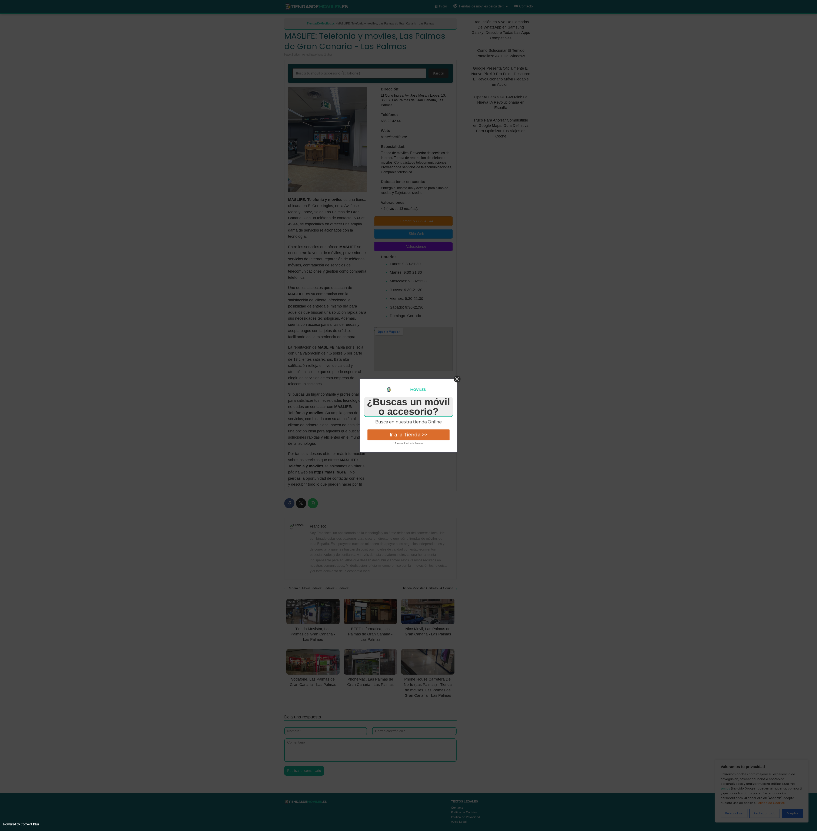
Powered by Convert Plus (21, 824)
